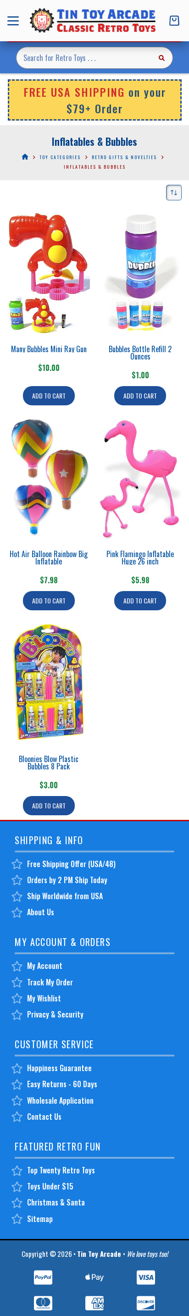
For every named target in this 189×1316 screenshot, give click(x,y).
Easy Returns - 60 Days (62, 1083)
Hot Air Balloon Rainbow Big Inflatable (49, 557)
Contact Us (44, 1116)
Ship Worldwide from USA (65, 895)
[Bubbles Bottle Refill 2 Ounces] (140, 273)
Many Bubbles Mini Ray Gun (49, 348)
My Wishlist (44, 998)
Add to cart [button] (49, 395)
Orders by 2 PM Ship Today (67, 879)
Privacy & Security (55, 1014)
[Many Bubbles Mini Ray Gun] (48, 273)
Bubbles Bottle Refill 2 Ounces (140, 352)
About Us (40, 912)
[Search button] (161, 57)
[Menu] (14, 21)
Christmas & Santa (56, 1202)
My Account (44, 965)
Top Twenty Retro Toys (61, 1170)
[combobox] (84, 58)
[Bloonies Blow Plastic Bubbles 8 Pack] (48, 683)
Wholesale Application (60, 1100)
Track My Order (50, 982)
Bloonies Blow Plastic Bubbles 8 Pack (48, 762)
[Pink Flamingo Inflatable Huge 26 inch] (140, 478)
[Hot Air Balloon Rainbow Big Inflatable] (48, 478)
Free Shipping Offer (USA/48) (71, 863)
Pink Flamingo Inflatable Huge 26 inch (140, 557)
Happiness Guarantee (59, 1067)
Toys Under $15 (50, 1186)
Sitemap (40, 1218)
